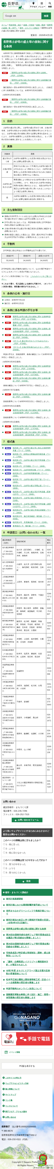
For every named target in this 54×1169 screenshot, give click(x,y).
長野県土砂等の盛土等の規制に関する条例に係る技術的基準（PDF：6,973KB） (32, 373)
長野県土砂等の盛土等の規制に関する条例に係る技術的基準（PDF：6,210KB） (32, 411)
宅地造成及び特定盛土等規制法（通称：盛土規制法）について (28, 954)
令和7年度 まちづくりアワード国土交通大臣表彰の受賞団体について (28, 972)
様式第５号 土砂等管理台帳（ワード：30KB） (32, 470)
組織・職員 (40, 25)
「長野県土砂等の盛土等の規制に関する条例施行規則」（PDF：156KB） (30, 81)
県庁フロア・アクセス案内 (16, 1112)
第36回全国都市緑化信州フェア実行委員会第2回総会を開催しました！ (28, 945)
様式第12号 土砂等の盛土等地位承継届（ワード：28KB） (32, 511)
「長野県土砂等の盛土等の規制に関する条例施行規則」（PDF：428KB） (30, 100)
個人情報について (12, 1089)
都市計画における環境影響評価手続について (27, 905)
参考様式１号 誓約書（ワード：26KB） (29, 526)
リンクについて (11, 1106)
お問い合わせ (10, 1117)
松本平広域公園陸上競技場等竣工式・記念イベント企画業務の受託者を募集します (28, 981)
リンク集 (8, 1100)
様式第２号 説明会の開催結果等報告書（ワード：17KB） (32, 455)
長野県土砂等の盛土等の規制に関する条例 (26, 929)
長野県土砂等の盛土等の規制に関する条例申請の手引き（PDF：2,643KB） (32, 367)
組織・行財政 (28, 25)
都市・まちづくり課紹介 (29, 28)
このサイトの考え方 (13, 1078)
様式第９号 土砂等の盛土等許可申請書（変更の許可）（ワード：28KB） (32, 493)
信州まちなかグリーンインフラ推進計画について (28, 912)
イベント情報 (14, 1052)
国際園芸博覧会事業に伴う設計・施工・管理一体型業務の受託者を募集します (28, 996)
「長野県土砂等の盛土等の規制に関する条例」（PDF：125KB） (29, 74)
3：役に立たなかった (16, 852)
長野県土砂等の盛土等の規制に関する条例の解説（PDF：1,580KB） (32, 395)
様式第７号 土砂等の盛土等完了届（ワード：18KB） (32, 480)
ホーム (4, 25)
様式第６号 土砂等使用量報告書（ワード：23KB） (31, 474)
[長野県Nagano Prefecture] (10, 5)
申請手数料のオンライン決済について (24, 988)
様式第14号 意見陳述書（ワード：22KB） (30, 522)
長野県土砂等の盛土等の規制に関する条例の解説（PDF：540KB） (32, 336)
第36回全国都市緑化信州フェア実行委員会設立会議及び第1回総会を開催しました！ (28, 936)
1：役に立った (13, 844)
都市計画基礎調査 (14, 899)
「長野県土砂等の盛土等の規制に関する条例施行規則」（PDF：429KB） (30, 112)
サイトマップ (10, 1095)
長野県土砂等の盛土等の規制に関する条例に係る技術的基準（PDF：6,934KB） (32, 330)
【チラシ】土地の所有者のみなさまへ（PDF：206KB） (32, 348)
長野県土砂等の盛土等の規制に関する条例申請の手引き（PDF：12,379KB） (32, 318)
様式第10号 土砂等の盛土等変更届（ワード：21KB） (32, 499)
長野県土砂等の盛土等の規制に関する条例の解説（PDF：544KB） (32, 379)
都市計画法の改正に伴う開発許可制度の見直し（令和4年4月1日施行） (28, 921)
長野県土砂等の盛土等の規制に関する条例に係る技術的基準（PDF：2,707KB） (32, 427)
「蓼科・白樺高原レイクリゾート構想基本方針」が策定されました (27, 963)
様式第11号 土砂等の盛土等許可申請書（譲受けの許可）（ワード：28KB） (32, 505)
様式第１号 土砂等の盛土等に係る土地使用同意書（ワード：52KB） (32, 449)
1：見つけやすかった (16, 864)
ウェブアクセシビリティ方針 (17, 1083)
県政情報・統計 (15, 25)
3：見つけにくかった (16, 872)
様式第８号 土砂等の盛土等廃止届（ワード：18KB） (32, 487)
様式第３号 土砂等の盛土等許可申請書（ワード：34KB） (32, 461)
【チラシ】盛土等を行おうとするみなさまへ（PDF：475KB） (31, 342)
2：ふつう (10, 848)
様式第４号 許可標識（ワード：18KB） (29, 466)
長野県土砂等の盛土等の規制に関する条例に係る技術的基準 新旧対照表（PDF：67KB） (32, 433)
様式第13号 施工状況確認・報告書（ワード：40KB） (32, 517)
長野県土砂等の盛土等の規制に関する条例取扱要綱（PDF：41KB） (32, 324)
